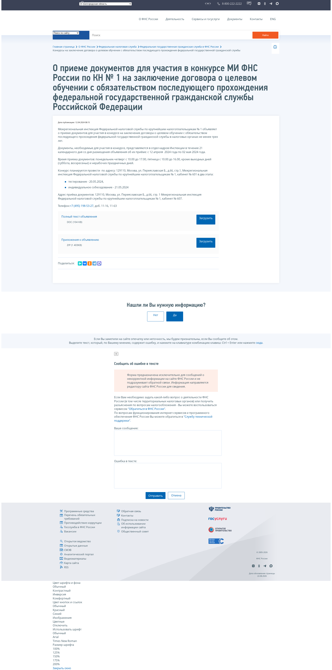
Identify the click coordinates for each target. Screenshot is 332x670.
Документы (234, 19)
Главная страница (64, 46)
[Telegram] (94, 263)
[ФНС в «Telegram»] (270, 3)
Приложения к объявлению (80, 240)
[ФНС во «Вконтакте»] (259, 3)
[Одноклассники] (89, 263)
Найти (265, 35)
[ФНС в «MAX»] (276, 3)
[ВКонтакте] (85, 263)
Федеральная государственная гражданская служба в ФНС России (179, 46)
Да (175, 315)
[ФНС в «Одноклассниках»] (265, 3)
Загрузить (206, 218)
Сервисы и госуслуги (206, 19)
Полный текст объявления (79, 216)
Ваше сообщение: (126, 428)
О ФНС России (148, 19)
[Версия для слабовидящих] (208, 4)
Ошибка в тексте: (125, 461)
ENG (273, 19)
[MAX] (99, 263)
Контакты (256, 19)
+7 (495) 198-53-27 (81, 206)
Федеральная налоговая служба (118, 46)
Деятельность (175, 19)
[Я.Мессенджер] (80, 263)
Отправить (155, 496)
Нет (155, 315)
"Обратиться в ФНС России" (146, 409)
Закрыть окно (62, 668)
